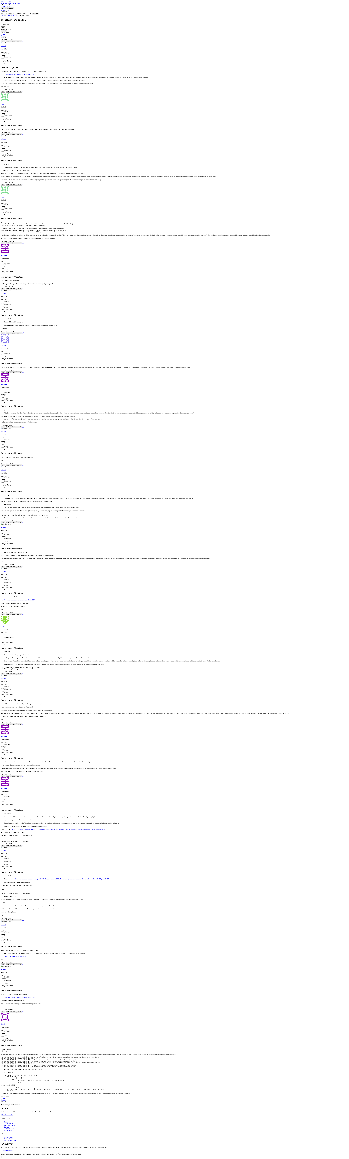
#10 (23, 465)
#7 (23, 333)
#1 (23, 41)
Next (2, 36)
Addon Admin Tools (12, 15)
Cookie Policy (8, 1139)
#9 (23, 427)
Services (3, 6)
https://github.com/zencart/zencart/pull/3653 (13, 956)
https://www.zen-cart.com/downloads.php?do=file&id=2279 (18, 74)
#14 (23, 673)
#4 (23, 184)
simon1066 (4, 255)
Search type (21, 13)
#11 (23, 522)
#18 (23, 920)
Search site (4, 11)
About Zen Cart (8, 1123)
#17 (23, 845)
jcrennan (3, 345)
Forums (3, 15)
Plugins (18, 3)
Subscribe (4, 31)
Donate (8, 6)
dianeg (3, 626)
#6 (23, 288)
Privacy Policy (8, 1137)
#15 (23, 724)
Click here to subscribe (7, 1150)
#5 (23, 243)
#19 (23, 964)
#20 (23, 1011)
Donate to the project (10, 1140)
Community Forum (10, 3)
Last (5, 36)
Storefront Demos (9, 1128)
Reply (2, 27)
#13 (23, 614)
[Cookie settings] (1, 1157)
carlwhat (3, 46)
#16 (23, 776)
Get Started (5, 10)
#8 (23, 372)
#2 (23, 91)
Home (2, 3)
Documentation (7, 5)
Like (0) (19, 41)
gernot (2, 104)
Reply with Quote (10, 41)
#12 (23, 566)
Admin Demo (8, 1130)
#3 (23, 134)
